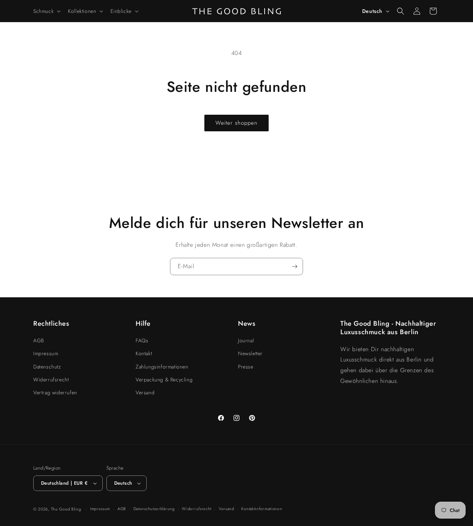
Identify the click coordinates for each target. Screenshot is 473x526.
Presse (245, 366)
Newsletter (250, 353)
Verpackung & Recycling (164, 379)
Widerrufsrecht (51, 379)
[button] (46, 11)
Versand (145, 392)
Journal (246, 340)
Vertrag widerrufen (55, 392)
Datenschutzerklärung (154, 509)
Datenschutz (47, 366)
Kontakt (144, 353)
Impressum (45, 353)
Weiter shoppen (236, 123)
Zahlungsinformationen (162, 366)
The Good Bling (66, 509)
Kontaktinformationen (261, 509)
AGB (38, 340)
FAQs (142, 340)
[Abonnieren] (294, 266)
